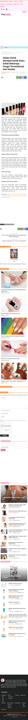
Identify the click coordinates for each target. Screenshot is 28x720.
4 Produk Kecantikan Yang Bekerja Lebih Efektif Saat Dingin (13, 498)
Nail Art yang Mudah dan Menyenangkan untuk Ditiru (13, 336)
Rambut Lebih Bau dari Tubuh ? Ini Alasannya (14, 240)
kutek (6, 224)
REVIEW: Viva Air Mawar (14, 602)
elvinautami (4, 579)
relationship (9, 4)
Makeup (9, 706)
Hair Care (10, 704)
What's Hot (3, 709)
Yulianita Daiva (6, 72)
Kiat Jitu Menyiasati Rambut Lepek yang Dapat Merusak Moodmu (14, 235)
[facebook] (25, 77)
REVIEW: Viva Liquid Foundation (16, 627)
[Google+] (4, 9)
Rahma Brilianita (12, 592)
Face (3, 696)
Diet (23, 704)
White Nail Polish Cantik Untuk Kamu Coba (10, 313)
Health (21, 1)
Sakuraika (11, 603)
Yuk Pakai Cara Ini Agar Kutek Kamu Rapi (10, 358)
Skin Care (10, 707)
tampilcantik (18, 714)
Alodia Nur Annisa (13, 636)
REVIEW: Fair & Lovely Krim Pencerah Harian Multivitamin (11, 576)
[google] (20, 77)
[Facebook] (1, 9)
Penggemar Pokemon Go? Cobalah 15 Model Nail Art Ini (13, 381)
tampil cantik (16, 4)
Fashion (16, 1)
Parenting (3, 703)
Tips (22, 4)
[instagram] (6, 9)
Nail (3, 699)
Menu (6, 47)
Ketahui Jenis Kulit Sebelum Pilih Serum (18, 511)
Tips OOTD (10, 696)
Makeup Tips (23, 695)
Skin (3, 701)
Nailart (11, 224)
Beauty (11, 1)
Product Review (10, 703)
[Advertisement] (14, 31)
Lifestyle (17, 695)
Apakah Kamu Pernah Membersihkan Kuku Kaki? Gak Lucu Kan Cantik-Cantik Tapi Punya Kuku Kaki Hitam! (14, 196)
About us (9, 715)
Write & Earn (16, 715)
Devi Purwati (11, 585)
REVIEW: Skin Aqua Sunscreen (15, 583)
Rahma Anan (11, 617)
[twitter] (23, 77)
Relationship (17, 703)
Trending (10, 698)
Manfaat (3, 4)
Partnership (23, 715)
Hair (3, 698)
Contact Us (14, 716)
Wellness (3, 6)
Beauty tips (7, 51)
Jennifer (4, 501)
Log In (24, 11)
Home (2, 51)
